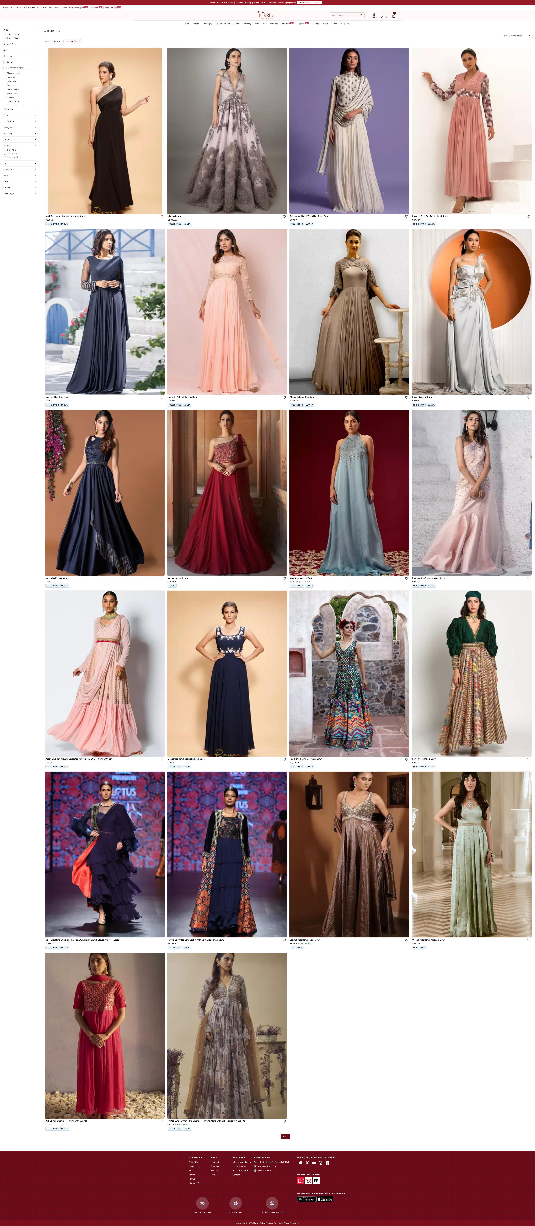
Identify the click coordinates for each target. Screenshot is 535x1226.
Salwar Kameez (223, 23)
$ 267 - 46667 (14, 34)
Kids (265, 23)
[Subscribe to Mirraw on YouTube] (314, 1162)
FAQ (213, 1174)
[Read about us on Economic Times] (300, 1180)
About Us (193, 1162)
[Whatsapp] (301, 1162)
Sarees (196, 23)
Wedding (274, 23)
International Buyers (242, 1162)
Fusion (334, 23)
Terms (192, 1174)
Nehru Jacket (13, 101)
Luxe (325, 23)
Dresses (10, 97)
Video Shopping (113, 7)
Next (285, 1136)
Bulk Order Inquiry (78, 7)
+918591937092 (265, 1170)
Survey (64, 7)
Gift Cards (96, 7)
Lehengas (207, 23)
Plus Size (345, 23)
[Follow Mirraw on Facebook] (327, 1162)
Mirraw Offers (195, 1183)
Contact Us (7, 7)
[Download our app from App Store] (324, 1199)
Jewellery (246, 23)
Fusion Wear (12, 93)
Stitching (31, 7)
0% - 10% (11, 150)
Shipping (215, 1166)
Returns (214, 1170)
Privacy (192, 1179)
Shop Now (107, 209)
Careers (236, 1174)
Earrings (10, 85)
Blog (191, 1170)
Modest (316, 23)
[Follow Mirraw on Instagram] (321, 1162)
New (187, 23)
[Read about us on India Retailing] (308, 1180)
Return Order (54, 7)
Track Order (42, 7)
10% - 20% (12, 153)
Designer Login (239, 1166)
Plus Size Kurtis (14, 73)
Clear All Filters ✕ (73, 41)
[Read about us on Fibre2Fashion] (316, 1180)
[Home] (267, 15)
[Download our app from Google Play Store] (306, 1199)
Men (257, 23)
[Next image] (161, 131)
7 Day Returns (20, 7)
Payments (215, 1162)
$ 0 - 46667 (12, 38)
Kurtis (236, 23)
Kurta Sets (11, 77)
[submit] (361, 15)
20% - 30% (12, 157)
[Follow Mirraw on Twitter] (307, 1162)
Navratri (288, 23)
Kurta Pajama (13, 89)
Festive (303, 23)
